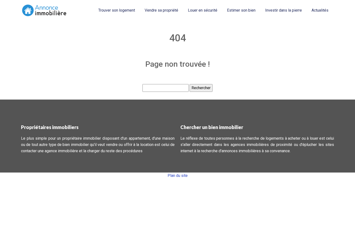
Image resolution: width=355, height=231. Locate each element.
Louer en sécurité (202, 10)
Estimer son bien (241, 10)
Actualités (320, 10)
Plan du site (178, 175)
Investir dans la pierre (283, 10)
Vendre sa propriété (161, 10)
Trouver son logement (116, 10)
